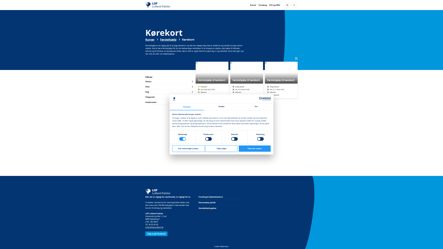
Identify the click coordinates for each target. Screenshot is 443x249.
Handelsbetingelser (207, 208)
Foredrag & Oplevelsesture (211, 197)
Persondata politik (207, 202)
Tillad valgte (221, 149)
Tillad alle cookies (254, 149)
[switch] (208, 139)
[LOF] (162, 5)
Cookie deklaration (221, 246)
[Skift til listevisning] (296, 58)
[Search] (287, 5)
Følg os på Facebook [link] (156, 234)
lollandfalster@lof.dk (154, 227)
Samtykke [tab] (187, 107)
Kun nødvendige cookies (188, 149)
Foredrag (263, 5)
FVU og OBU (274, 5)
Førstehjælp (168, 39)
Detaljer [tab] (221, 106)
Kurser (253, 5)
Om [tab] (256, 106)
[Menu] (294, 5)
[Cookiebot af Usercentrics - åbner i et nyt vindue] (261, 99)
